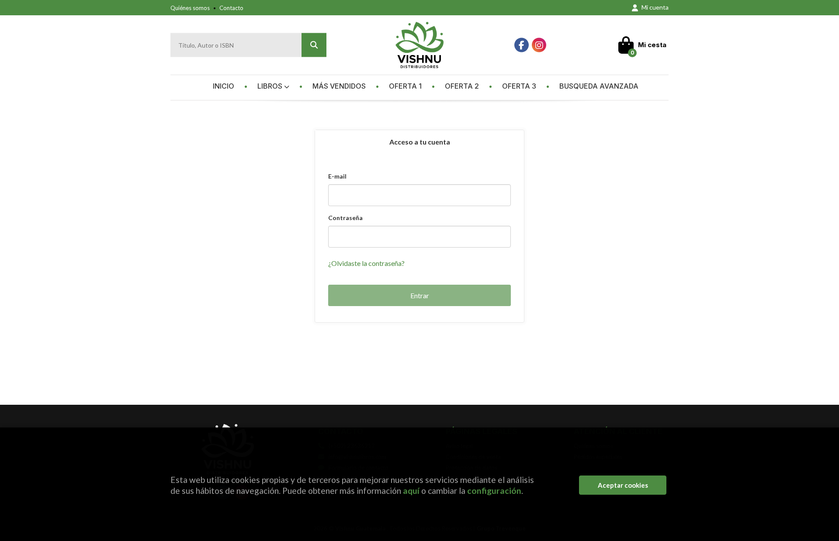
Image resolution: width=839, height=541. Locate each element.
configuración (494, 491)
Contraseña (345, 217)
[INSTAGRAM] (539, 45)
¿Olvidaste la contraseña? (366, 263)
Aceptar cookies (623, 485)
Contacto (231, 7)
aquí (411, 491)
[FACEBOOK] (521, 45)
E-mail (337, 176)
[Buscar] (314, 45)
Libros (270, 86)
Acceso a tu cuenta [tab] (419, 142)
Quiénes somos (190, 7)
